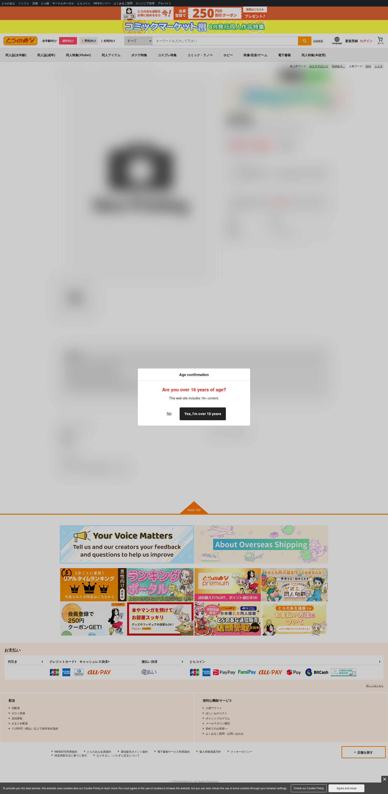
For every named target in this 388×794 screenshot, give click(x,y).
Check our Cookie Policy (309, 788)
